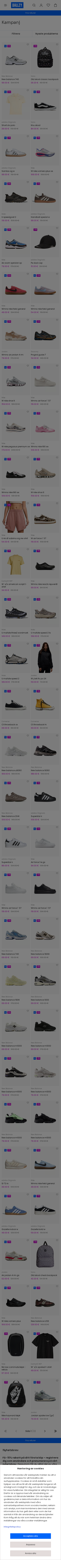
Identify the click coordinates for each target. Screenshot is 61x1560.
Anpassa (30, 1544)
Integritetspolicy (12, 1526)
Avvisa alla (30, 1553)
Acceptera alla (30, 1536)
